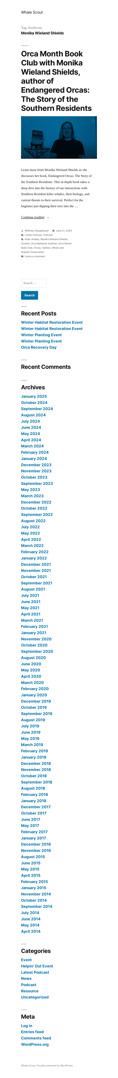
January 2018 (33, 800)
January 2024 (34, 458)
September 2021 (36, 583)
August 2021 (33, 589)
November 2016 (36, 850)
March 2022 (32, 545)
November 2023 (36, 471)
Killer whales (32, 239)
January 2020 (34, 695)
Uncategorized (35, 997)
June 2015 (30, 863)
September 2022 (37, 514)
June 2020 (31, 664)
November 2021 (36, 570)
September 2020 (37, 651)
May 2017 (30, 825)
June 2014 (31, 919)
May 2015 (30, 869)
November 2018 (36, 769)
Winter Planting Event (41, 335)
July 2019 (30, 726)
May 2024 (30, 433)
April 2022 (31, 539)
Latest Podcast (33, 234)
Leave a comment (35, 256)
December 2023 (36, 465)
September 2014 (36, 906)
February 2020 (35, 688)
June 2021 (30, 601)
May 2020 (30, 670)
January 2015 (33, 887)
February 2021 (34, 626)
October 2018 (34, 776)
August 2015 (33, 856)
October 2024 (34, 402)
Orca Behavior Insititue (44, 243)
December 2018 (36, 763)
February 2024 (35, 452)
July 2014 (30, 912)
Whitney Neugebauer (37, 230)
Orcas (37, 247)
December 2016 (36, 844)
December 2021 (36, 564)
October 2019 (34, 707)
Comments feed (36, 1038)
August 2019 (33, 720)
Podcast (48, 234)
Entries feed (32, 1032)
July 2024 (30, 421)
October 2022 (34, 508)
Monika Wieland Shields (54, 239)
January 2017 (33, 838)
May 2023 (30, 489)
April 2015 (30, 875)
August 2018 (33, 788)
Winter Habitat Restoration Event (52, 322)
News (26, 978)
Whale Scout (32, 12)
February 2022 (35, 552)
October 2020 (34, 645)
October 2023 (34, 477)
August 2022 (33, 521)
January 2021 (33, 632)
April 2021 (30, 614)
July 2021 (30, 595)
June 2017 (30, 819)
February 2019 (34, 751)
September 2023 (37, 483)
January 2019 (33, 757)
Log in (26, 1025)
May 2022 (30, 533)
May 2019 (30, 738)
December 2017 (36, 807)
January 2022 (34, 558)
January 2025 (34, 396)
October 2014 (34, 900)
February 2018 (34, 794)
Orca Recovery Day (39, 347)
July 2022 (30, 527)
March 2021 (32, 620)
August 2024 (33, 415)
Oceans (25, 243)
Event (26, 960)
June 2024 (31, 427)
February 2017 (34, 832)
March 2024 (32, 446)
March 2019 (32, 744)
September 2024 (37, 408)
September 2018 (36, 782)
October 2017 (34, 813)
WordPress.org (35, 1044)
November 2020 (36, 639)
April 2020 (31, 676)
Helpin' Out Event (37, 966)
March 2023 (32, 496)
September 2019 (36, 713)
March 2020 (32, 682)
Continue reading (35, 217)
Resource (30, 991)
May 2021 (30, 608)
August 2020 (33, 657)
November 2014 (36, 894)
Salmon (46, 247)
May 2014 (30, 925)
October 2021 (34, 576)
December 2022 (36, 502)
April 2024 (31, 440)
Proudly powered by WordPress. (55, 1065)
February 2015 (34, 881)
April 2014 (31, 931)
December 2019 (36, 701)
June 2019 (30, 732)
